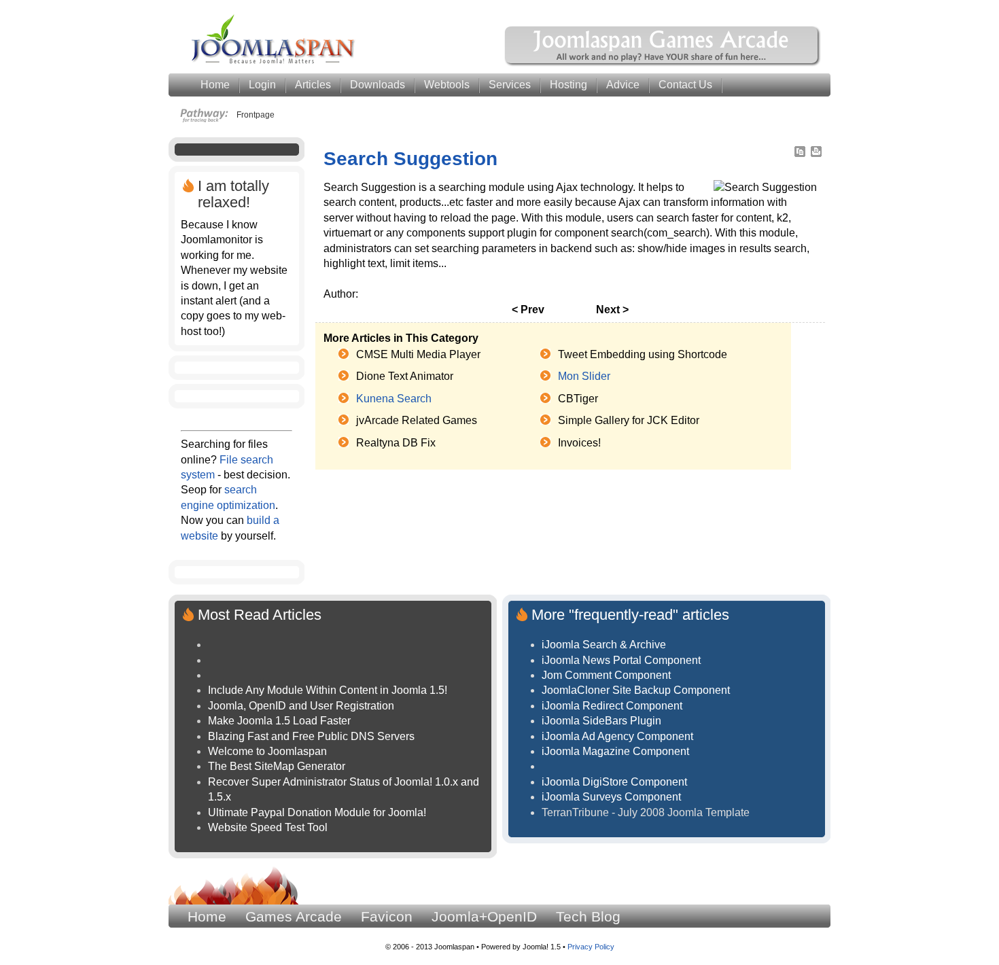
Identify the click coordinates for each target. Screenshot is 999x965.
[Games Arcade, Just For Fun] (663, 64)
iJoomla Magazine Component (615, 751)
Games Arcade (293, 916)
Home (207, 916)
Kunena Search (394, 398)
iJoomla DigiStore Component (614, 782)
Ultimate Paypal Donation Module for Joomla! (317, 812)
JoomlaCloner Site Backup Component (636, 690)
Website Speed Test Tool (268, 827)
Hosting (568, 84)
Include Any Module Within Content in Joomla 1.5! (327, 690)
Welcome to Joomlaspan (267, 751)
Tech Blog (588, 916)
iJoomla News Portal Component (621, 660)
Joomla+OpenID (484, 916)
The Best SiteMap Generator (276, 766)
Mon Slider (584, 376)
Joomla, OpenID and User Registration (301, 706)
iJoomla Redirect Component (612, 706)
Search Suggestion (410, 158)
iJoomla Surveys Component (611, 797)
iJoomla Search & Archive (604, 644)
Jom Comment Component (606, 675)
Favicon (387, 916)
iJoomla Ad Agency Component (617, 736)
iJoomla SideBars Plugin (601, 720)
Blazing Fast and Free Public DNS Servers (311, 736)
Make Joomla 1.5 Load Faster (279, 720)
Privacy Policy (590, 947)
